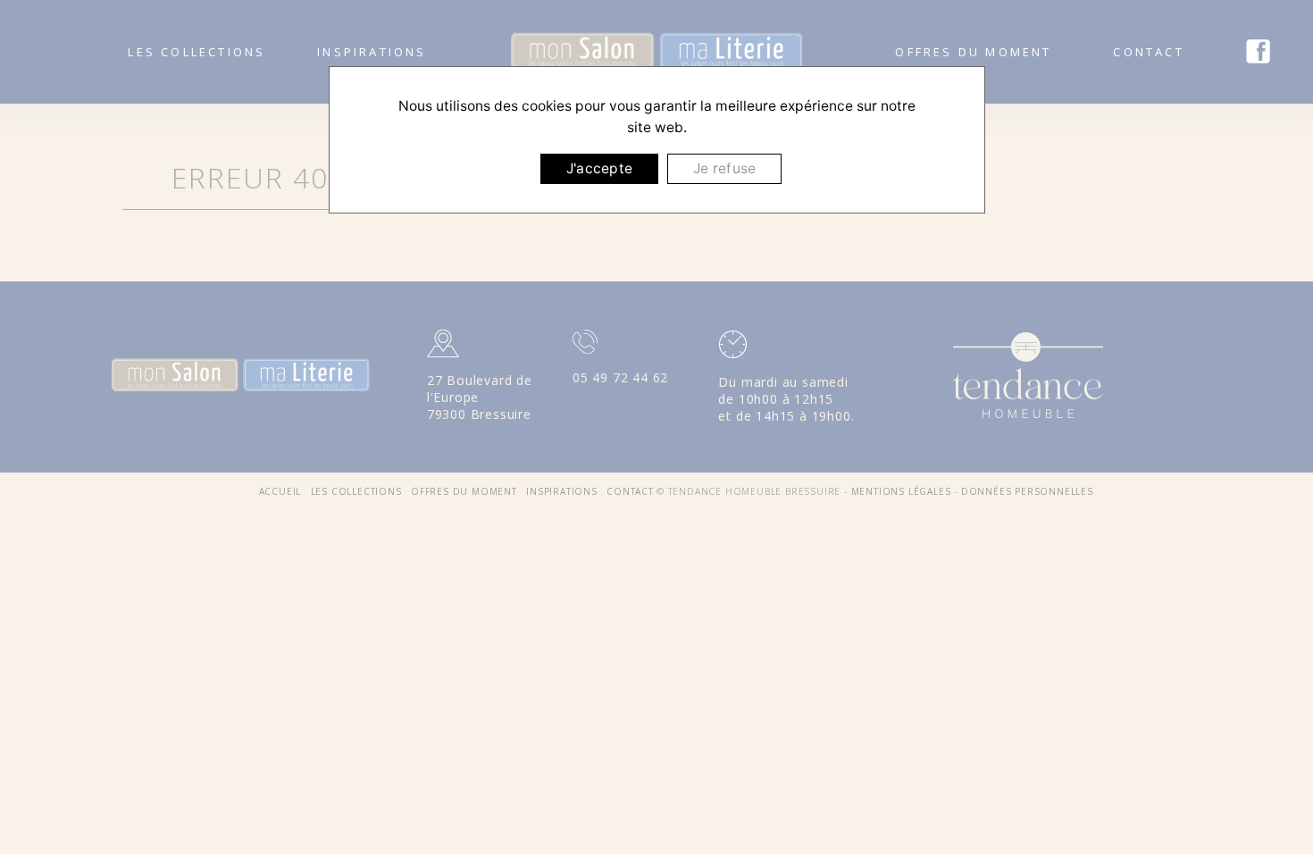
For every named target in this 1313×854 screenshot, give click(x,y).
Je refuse (724, 168)
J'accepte (599, 168)
